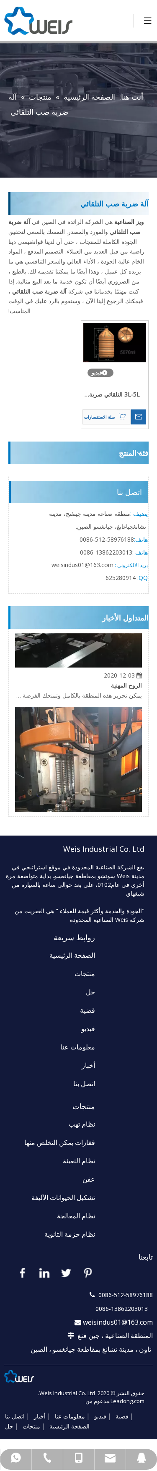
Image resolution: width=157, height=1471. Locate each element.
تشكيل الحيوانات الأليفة (63, 1197)
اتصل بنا (84, 1083)
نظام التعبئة (79, 1160)
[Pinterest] (88, 1272)
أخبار (88, 1065)
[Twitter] (66, 1272)
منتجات (85, 973)
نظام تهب (82, 1124)
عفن (88, 1179)
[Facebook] (22, 1272)
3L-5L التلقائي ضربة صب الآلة (114, 394)
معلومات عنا (77, 1047)
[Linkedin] (44, 1272)
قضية (87, 1010)
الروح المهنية (126, 681)
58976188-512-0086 (107, 539)
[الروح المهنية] (78, 661)
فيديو (88, 1028)
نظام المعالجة (76, 1215)
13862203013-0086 (106, 552)
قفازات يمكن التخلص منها (59, 1142)
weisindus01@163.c (77, 565)
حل (90, 992)
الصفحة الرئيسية (72, 955)
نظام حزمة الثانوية (69, 1234)
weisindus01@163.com (118, 1322)
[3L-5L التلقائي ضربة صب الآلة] (115, 342)
